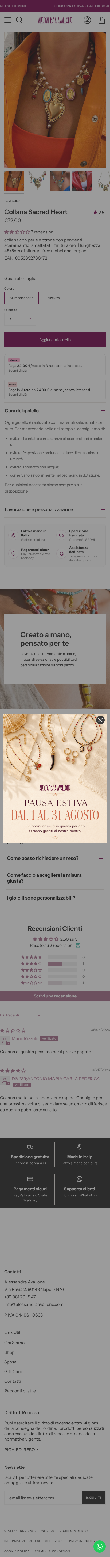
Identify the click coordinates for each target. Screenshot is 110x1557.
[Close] (100, 720)
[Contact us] (99, 1546)
